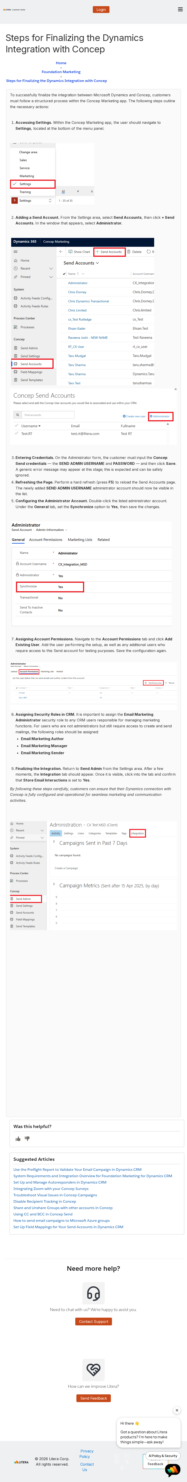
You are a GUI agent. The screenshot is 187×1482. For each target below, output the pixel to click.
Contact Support (93, 1321)
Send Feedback (93, 1398)
